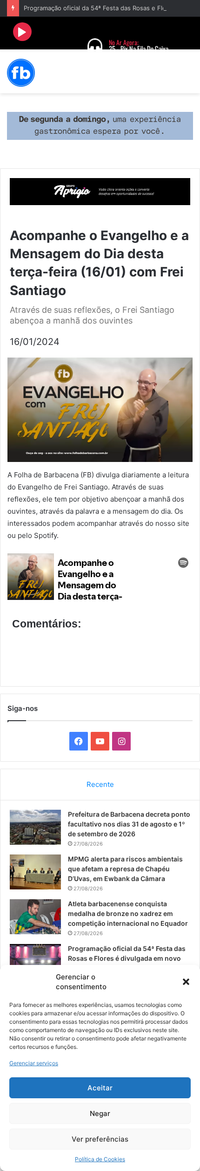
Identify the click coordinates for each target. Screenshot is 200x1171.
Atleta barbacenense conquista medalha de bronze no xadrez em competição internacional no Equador (128, 913)
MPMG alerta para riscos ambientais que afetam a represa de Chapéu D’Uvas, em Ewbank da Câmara (125, 868)
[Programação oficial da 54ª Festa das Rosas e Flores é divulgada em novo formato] (35, 961)
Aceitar (100, 1087)
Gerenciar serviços (33, 1063)
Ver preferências (100, 1139)
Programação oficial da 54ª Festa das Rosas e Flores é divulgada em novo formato (127, 958)
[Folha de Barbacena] (21, 73)
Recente (100, 784)
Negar (100, 1113)
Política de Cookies (100, 1159)
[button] (186, 981)
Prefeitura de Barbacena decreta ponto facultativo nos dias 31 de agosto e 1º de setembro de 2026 (129, 824)
